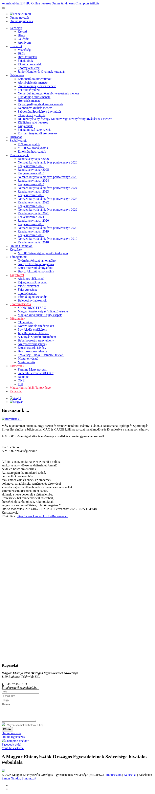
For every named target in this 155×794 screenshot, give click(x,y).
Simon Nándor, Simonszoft (19, 778)
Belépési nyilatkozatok (32, 300)
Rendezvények (19, 155)
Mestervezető (26, 362)
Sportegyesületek (29, 68)
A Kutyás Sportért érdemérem (37, 336)
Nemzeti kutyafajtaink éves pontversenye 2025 (47, 177)
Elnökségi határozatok (32, 151)
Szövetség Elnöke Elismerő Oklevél (41, 355)
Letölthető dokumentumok (34, 79)
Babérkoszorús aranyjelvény (36, 340)
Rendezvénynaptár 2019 (33, 231)
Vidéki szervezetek (30, 64)
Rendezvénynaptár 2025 (33, 169)
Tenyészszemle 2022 (31, 206)
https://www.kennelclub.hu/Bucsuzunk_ (42, 516)
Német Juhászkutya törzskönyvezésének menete (48, 93)
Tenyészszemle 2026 (31, 166)
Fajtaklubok (25, 60)
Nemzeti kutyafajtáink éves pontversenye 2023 (47, 198)
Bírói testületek (27, 57)
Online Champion (21, 246)
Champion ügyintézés (31, 115)
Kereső (22, 31)
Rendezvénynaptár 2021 (33, 213)
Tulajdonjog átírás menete (34, 97)
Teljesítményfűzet (29, 89)
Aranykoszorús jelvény (32, 344)
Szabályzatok (18, 140)
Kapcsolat (16, 391)
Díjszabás (16, 137)
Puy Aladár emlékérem (32, 329)
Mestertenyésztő (28, 358)
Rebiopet (23, 376)
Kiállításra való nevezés (33, 122)
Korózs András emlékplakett (36, 326)
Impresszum (113, 774)
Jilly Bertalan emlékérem (33, 333)
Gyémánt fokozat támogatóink (37, 260)
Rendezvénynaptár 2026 (33, 158)
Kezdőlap (16, 28)
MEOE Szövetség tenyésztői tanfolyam (43, 253)
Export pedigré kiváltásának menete (40, 104)
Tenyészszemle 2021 (31, 217)
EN (23, 3)
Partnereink (17, 366)
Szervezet (16, 46)
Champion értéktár (87, 3)
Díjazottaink (17, 318)
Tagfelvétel (17, 275)
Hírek (21, 35)
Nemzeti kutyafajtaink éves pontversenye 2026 (47, 162)
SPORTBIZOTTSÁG (32, 307)
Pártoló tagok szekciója (32, 297)
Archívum (24, 42)
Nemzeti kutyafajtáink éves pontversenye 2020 (47, 227)
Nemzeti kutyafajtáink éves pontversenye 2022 (47, 209)
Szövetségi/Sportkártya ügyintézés (39, 111)
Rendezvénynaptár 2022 (33, 202)
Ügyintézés (17, 75)
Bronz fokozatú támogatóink (36, 271)
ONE (21, 380)
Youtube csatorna (13, 748)
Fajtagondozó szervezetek (34, 129)
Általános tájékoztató (31, 278)
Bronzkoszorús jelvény (32, 351)
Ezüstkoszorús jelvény (32, 347)
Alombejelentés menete (32, 82)
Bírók (21, 53)
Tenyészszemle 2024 (31, 184)
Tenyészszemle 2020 (31, 224)
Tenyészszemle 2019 (31, 235)
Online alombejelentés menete (37, 86)
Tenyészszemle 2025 (31, 173)
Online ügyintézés (63, 3)
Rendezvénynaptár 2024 (33, 180)
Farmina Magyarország (32, 369)
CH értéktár (25, 322)
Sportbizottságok (20, 304)
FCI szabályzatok (29, 144)
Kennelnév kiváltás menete (35, 108)
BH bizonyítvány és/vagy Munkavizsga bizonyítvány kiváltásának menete (65, 118)
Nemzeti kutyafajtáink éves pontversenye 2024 (47, 188)
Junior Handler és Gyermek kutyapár (41, 71)
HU (28, 3)
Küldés (7, 729)
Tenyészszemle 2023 (31, 195)
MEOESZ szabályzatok (33, 148)
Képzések (16, 249)
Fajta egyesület (27, 289)
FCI (20, 384)
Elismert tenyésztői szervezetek (37, 133)
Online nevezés (41, 3)
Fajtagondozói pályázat (32, 282)
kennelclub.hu (11, 3)
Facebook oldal (11, 744)
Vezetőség (24, 49)
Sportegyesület (27, 293)
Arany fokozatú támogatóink (36, 264)
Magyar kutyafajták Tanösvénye (30, 387)
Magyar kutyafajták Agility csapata (40, 315)
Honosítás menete (29, 100)
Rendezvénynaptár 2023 (33, 191)
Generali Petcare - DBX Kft (35, 373)
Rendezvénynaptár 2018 (33, 242)
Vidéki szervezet (28, 286)
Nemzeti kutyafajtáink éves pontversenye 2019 (47, 238)
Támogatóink (18, 257)
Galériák (23, 39)
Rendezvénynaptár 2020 (33, 220)
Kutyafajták (25, 126)
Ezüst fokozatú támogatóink (35, 267)
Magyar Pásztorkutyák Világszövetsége (43, 311)
